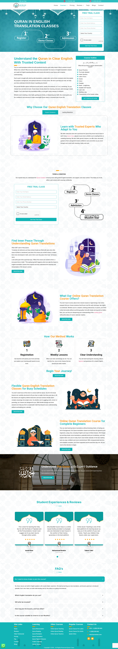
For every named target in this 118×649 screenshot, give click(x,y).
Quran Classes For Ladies (76, 628)
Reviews (79, 5)
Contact (101, 5)
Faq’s (88, 5)
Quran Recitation (37, 634)
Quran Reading (36, 631)
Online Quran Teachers (57, 634)
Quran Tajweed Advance (39, 639)
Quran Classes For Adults (76, 631)
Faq (15, 639)
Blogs (94, 5)
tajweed (81, 361)
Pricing (72, 5)
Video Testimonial (19, 634)
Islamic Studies (36, 644)
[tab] (50, 112)
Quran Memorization (38, 628)
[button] (64, 5)
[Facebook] (88, 638)
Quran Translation (37, 636)
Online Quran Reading (57, 631)
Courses (63, 5)
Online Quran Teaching (57, 628)
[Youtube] (92, 638)
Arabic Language (37, 641)
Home (56, 5)
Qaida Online (72, 634)
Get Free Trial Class (91, 46)
